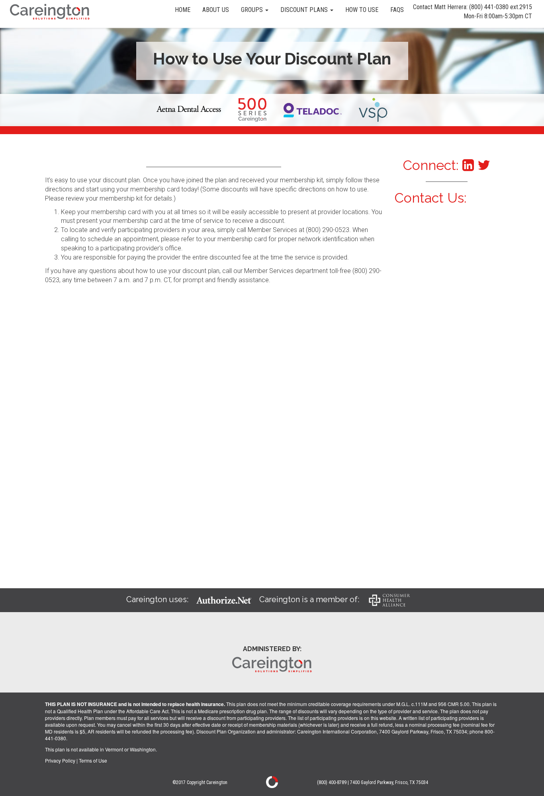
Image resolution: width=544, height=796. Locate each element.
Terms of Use (93, 760)
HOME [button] (182, 10)
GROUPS (252, 10)
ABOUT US (215, 10)
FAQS (397, 10)
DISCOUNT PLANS (304, 10)
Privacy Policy (60, 760)
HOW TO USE (361, 10)
